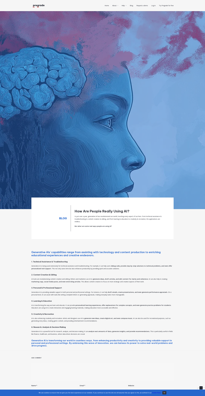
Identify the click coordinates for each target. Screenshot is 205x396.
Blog (131, 5)
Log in (153, 5)
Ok (164, 393)
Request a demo (142, 5)
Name (34, 386)
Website (131, 386)
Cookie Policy (156, 393)
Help (123, 5)
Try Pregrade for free (166, 5)
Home (107, 5)
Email (82, 386)
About (114, 5)
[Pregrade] (38, 5)
